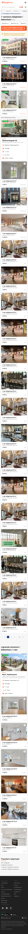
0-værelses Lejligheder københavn (10, 867)
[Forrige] (5, 637)
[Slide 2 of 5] (13, 54)
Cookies (3, 891)
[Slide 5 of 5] (15, 54)
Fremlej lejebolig (17, 889)
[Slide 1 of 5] (12, 54)
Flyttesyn (16, 885)
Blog (2, 885)
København (16, 11)
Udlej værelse (17, 883)
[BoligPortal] (7, 2)
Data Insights (4, 902)
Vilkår (15, 893)
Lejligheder (8, 11)
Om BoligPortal (4, 883)
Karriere (3, 898)
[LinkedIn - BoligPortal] (6, 908)
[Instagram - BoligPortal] (10, 908)
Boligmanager (4, 900)
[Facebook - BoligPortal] (2, 908)
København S (5, 23)
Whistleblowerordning (6, 896)
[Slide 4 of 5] (14, 54)
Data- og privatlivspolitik (6, 889)
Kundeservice (17, 891)
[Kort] (25, 7)
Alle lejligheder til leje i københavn (11, 13)
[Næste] (23, 637)
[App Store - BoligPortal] (13, 914)
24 (19, 637)
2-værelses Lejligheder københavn (10, 869)
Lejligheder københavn (7, 865)
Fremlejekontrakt (17, 887)
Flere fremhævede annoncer (8, 117)
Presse (2, 887)
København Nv (14, 23)
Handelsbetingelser (5, 893)
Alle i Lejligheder (5, 863)
